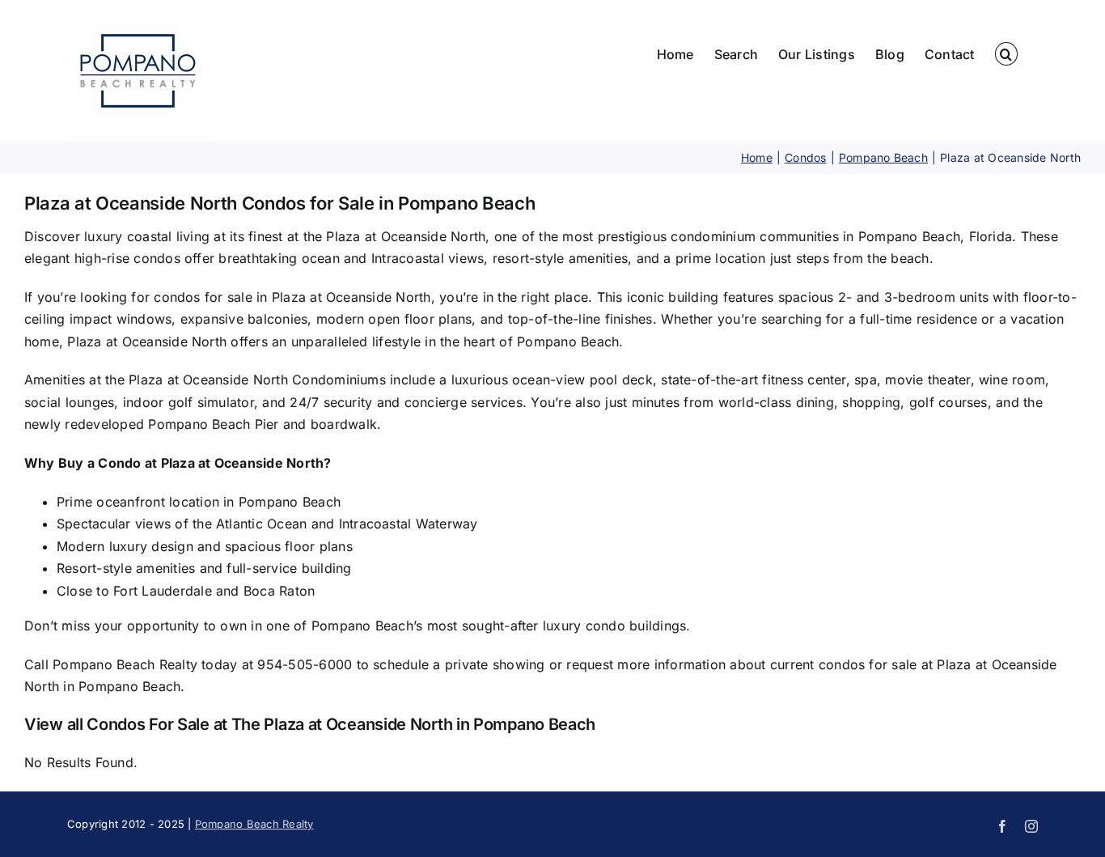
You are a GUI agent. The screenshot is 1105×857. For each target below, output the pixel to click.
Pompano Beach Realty (254, 823)
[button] (1006, 54)
